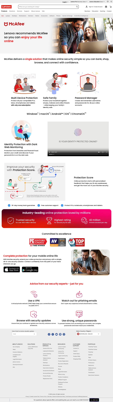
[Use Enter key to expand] (103, 7)
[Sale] (4, 15)
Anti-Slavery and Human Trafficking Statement (76, 396)
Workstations (46, 365)
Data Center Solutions (48, 368)
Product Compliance (63, 377)
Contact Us (76, 348)
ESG (14, 367)
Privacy (27, 396)
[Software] (55, 15)
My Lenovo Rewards (63, 363)
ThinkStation (91, 372)
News (14, 349)
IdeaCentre (91, 365)
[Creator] (112, 10)
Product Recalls (47, 376)
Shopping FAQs (77, 359)
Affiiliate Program (62, 379)
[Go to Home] (6, 6)
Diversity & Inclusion (18, 364)
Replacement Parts (47, 378)
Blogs (59, 369)
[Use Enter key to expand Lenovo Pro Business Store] (87, 1)
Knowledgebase (62, 389)
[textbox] (89, 334)
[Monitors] (33, 15)
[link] (111, 2)
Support (75, 351)
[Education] (98, 10)
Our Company (16, 346)
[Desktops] (17, 15)
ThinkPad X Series (92, 349)
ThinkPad (90, 352)
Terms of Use (43, 396)
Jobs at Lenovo (16, 362)
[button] (108, 1)
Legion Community (63, 355)
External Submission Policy (59, 396)
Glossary (60, 387)
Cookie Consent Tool (34, 396)
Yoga (89, 357)
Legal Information (17, 359)
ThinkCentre (91, 362)
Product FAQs (76, 356)
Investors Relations (17, 352)
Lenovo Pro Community (61, 352)
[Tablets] (39, 15)
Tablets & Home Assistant (47, 359)
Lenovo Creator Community (62, 347)
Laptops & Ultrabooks (48, 351)
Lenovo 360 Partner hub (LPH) (33, 347)
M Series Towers (92, 360)
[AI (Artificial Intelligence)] (88, 15)
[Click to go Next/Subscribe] (34, 334)
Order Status (76, 353)
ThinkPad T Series (92, 346)
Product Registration (63, 361)
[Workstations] (26, 15)
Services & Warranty (48, 373)
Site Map (50, 396)
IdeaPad (90, 354)
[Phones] (61, 15)
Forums (60, 366)
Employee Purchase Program (63, 383)
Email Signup (61, 358)
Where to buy (61, 374)
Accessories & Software (48, 370)
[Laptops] (10, 15)
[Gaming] (105, 10)
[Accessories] (48, 15)
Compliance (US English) (17, 355)
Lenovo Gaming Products (47, 354)
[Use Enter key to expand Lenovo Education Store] (104, 1)
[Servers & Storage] (73, 15)
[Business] (90, 10)
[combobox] (46, 7)
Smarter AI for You (47, 348)
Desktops (45, 362)
